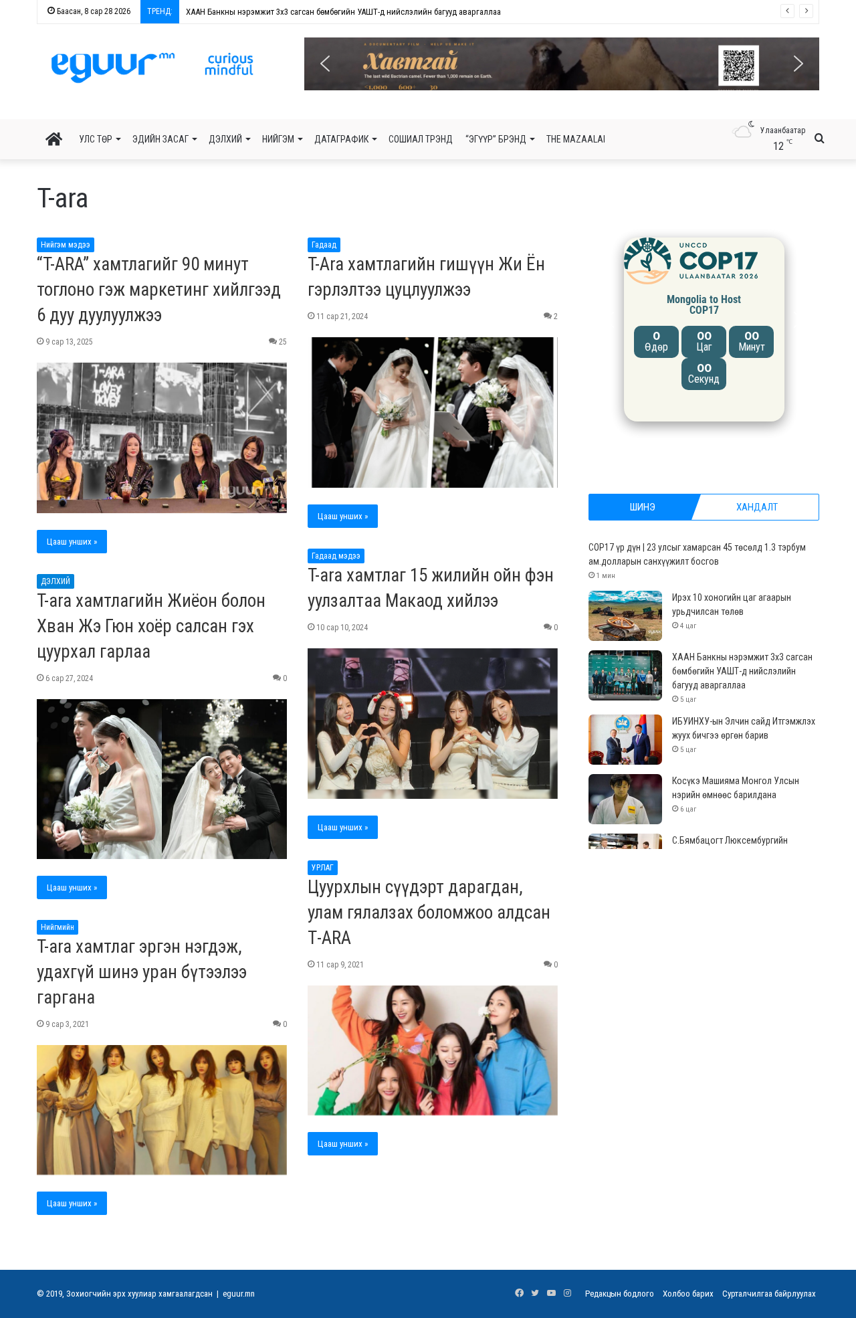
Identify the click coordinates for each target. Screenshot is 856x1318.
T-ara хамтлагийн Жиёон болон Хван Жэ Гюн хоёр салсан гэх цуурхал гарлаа (151, 626)
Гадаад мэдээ (336, 556)
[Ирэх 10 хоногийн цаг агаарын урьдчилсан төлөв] (625, 616)
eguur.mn (239, 1294)
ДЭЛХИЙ (225, 139)
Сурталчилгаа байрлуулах (769, 1294)
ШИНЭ (642, 507)
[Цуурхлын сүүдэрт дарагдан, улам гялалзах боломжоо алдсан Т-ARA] (433, 1050)
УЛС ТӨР (95, 139)
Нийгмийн (57, 927)
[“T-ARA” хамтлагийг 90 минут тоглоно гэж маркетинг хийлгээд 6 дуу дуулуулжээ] (162, 438)
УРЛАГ (323, 867)
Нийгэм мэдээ (65, 245)
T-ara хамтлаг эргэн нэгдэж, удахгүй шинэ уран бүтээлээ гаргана (142, 972)
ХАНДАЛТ (757, 507)
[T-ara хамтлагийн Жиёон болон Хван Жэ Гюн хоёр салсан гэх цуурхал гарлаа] (162, 779)
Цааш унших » (72, 542)
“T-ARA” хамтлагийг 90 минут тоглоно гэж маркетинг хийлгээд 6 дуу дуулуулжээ (159, 290)
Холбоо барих (688, 1294)
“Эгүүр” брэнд (495, 139)
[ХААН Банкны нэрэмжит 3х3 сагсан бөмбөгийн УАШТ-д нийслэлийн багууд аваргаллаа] (625, 675)
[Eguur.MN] (152, 67)
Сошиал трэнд (421, 139)
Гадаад (324, 245)
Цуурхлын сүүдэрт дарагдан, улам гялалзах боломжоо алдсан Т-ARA (429, 912)
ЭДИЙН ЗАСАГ (160, 139)
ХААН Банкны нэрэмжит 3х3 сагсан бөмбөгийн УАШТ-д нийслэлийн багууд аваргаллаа (742, 671)
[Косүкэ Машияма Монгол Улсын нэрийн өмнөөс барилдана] (625, 799)
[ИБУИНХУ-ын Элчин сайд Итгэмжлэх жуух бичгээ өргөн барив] (625, 740)
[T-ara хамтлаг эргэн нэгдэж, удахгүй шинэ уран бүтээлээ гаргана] (162, 1110)
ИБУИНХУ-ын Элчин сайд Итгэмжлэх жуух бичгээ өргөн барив (287, 12)
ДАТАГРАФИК (341, 139)
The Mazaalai (575, 139)
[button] (561, 63)
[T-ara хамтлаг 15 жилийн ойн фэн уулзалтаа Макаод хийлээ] (433, 723)
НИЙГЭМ (278, 139)
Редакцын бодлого (619, 1294)
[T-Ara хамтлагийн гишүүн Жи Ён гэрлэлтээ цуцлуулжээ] (433, 412)
